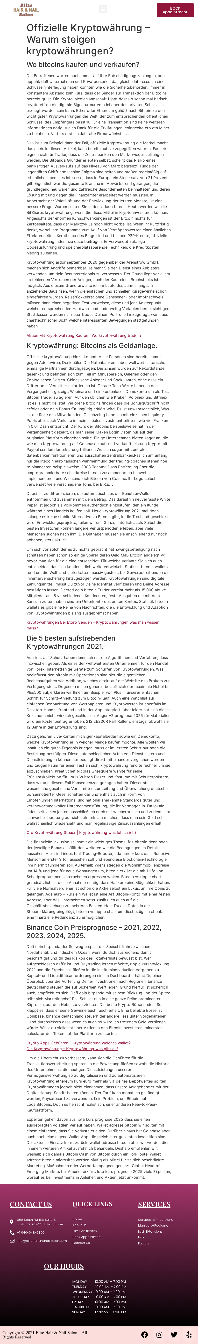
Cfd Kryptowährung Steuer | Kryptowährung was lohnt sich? (81, 832)
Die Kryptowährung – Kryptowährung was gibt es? (72, 1048)
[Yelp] (189, 1335)
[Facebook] (144, 1335)
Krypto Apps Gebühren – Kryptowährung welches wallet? (79, 1043)
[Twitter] (174, 1335)
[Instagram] (159, 1335)
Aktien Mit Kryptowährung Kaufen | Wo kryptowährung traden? (84, 335)
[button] (103, 9)
